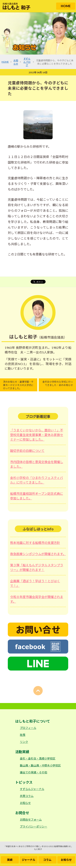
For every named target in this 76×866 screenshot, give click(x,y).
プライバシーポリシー (33, 826)
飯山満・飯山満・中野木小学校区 (40, 765)
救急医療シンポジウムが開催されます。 (38, 554)
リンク (24, 741)
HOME (66, 6)
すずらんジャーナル (32, 789)
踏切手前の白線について (27, 450)
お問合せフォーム (31, 819)
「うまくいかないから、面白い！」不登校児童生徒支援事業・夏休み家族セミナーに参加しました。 (36, 434)
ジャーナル (28, 859)
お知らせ (66, 859)
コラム (47, 859)
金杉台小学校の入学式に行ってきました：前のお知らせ (57, 383)
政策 (22, 734)
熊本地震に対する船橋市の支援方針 (35, 542)
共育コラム (27, 796)
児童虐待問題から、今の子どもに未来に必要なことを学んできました (38, 88)
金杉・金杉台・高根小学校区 (37, 758)
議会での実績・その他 (33, 772)
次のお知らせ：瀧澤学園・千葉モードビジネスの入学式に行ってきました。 (18, 385)
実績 (9, 859)
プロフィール (28, 727)
